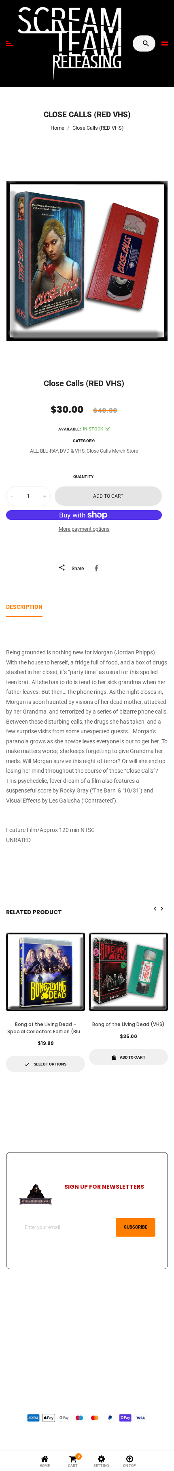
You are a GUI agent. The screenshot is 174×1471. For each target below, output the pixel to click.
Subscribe (135, 1227)
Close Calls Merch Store (112, 451)
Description (24, 607)
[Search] (145, 43)
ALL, (34, 451)
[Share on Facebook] (98, 568)
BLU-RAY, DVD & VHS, (62, 451)
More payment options (84, 529)
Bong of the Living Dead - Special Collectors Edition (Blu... (45, 1027)
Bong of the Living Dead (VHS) (128, 1024)
